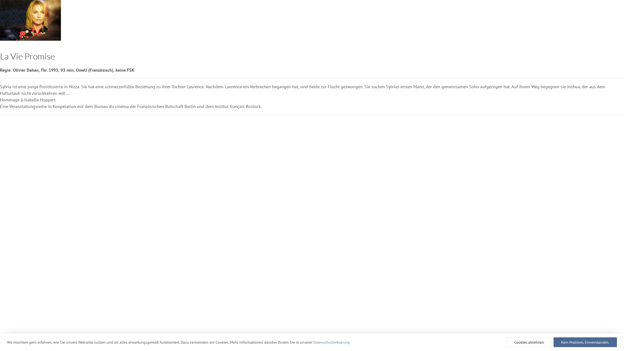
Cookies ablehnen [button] (529, 342)
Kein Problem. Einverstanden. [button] (585, 342)
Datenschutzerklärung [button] (331, 342)
